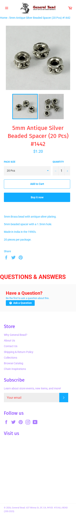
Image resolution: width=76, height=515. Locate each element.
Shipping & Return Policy (18, 352)
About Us (9, 340)
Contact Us (10, 346)
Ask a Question (22, 302)
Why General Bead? (15, 334)
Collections (10, 357)
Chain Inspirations (15, 368)
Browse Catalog (13, 363)
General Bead (18, 507)
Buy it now (37, 197)
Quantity (58, 161)
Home (3, 17)
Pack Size (9, 161)
